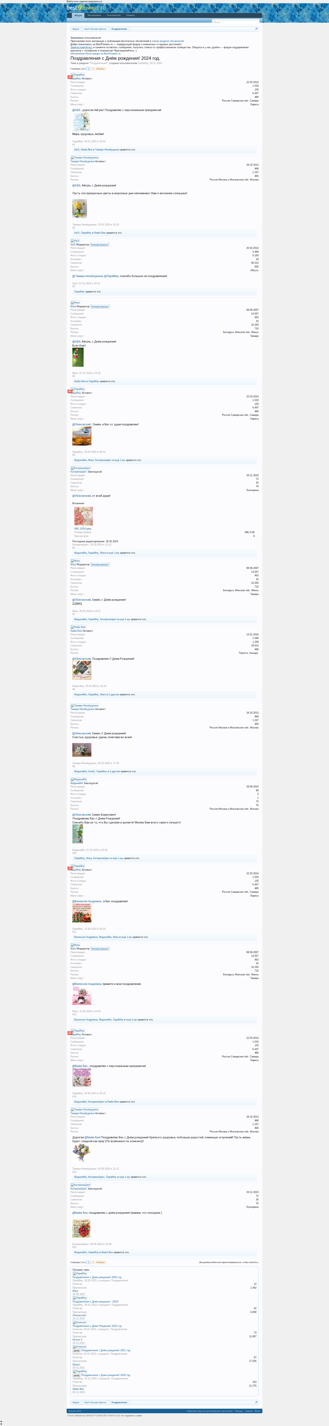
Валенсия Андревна (85, 937)
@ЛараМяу (111, 276)
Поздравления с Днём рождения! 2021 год (105, 1350)
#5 (73, 455)
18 (257, 259)
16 (257, 321)
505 (257, 266)
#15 (74, 1247)
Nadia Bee (86, 149)
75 (257, 805)
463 (257, 317)
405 (257, 176)
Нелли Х (77, 1339)
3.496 (255, 251)
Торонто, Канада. (249, 653)
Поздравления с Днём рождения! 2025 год (97, 1277)
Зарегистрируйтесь (81, 47)
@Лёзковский (81, 424)
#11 (74, 931)
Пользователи (114, 15)
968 (257, 168)
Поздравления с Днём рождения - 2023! (95, 1301)
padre (139, 1415)
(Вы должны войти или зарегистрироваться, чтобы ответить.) (229, 1262)
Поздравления (98, 63)
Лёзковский (79, 1315)
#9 (73, 766)
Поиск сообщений (78, 20)
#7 (73, 614)
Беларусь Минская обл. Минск (241, 332)
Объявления (77, 53)
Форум (78, 15)
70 (257, 486)
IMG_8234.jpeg (82, 528)
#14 (74, 1172)
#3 (73, 286)
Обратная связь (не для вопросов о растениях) (210, 1411)
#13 (74, 1096)
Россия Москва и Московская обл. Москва (234, 179)
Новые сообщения (100, 20)
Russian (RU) (75, 1411)
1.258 (255, 641)
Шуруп (76, 1364)
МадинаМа (80, 460)
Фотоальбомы (94, 15)
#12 (74, 1014)
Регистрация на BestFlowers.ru (103, 53)
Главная (249, 1411)
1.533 (255, 85)
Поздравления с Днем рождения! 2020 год (105, 1375)
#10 (74, 853)
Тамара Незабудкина (107, 149)
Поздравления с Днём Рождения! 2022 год (97, 1326)
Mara (73, 306)
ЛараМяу (143, 63)
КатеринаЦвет (103, 460)
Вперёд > (101, 69)
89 (257, 790)
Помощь (239, 1411)
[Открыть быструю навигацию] (256, 29)
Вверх (257, 1411)
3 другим (115, 771)
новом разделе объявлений (168, 41)
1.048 (255, 638)
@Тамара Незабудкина (87, 276)
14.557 (255, 313)
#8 (73, 689)
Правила (130, 15)
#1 (73, 144)
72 (257, 478)
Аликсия (77, 1329)
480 (257, 97)
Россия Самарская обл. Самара (240, 100)
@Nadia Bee (80, 1066)
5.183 (255, 255)
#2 (73, 227)
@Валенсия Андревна (86, 901)
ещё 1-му (119, 460)
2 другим (114, 694)
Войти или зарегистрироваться (84, 1)
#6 (73, 547)
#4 (73, 376)
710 (257, 328)
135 (257, 89)
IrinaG (91, 771)
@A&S (76, 110)
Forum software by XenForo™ (94, 1415)
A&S (76, 149)
